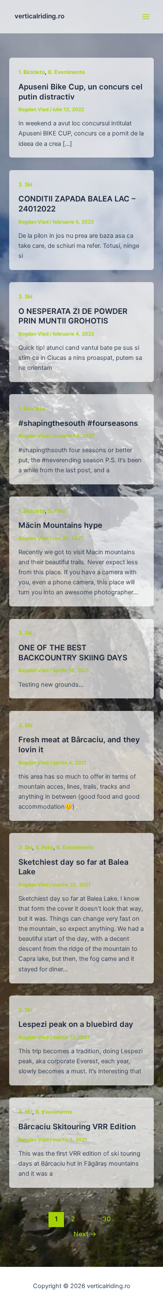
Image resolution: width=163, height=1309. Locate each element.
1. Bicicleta (31, 72)
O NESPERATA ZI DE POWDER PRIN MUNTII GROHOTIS (72, 316)
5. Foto (57, 511)
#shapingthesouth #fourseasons (78, 423)
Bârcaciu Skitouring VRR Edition (77, 1126)
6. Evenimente (66, 72)
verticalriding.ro (39, 16)
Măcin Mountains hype (60, 525)
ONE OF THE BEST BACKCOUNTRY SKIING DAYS (72, 652)
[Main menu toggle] (146, 16)
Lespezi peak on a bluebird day (75, 1024)
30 (106, 1219)
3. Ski (25, 184)
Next (85, 1234)
